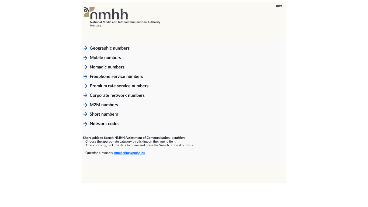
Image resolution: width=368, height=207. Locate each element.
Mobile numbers (105, 58)
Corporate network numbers (117, 95)
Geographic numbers (110, 48)
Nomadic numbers (107, 67)
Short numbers (104, 114)
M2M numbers (104, 105)
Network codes (104, 124)
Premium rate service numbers (119, 86)
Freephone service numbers (116, 76)
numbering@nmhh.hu (129, 152)
